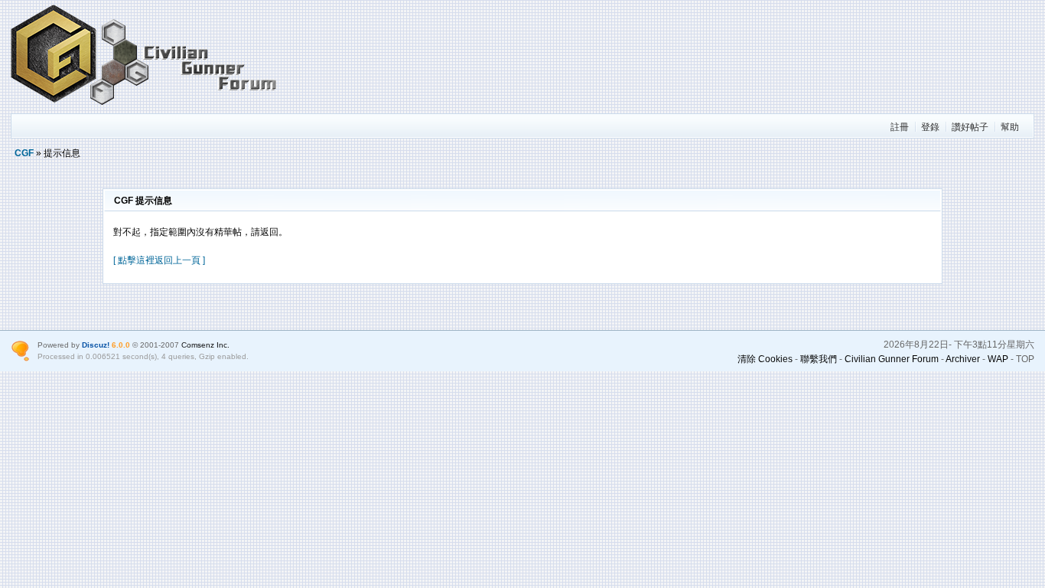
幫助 (1010, 127)
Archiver (963, 359)
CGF (24, 153)
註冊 (899, 127)
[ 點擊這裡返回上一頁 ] (159, 260)
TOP (1025, 359)
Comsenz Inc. (205, 345)
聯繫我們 (818, 359)
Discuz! (95, 345)
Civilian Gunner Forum (892, 359)
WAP (998, 359)
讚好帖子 (970, 127)
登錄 (930, 127)
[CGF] (144, 106)
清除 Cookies (765, 359)
